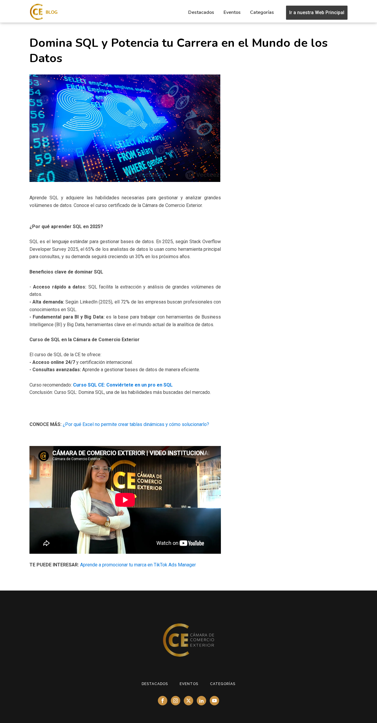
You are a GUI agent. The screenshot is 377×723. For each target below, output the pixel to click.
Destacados (201, 12)
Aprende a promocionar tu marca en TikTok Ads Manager (138, 565)
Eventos (232, 12)
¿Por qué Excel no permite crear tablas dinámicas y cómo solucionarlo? (135, 424)
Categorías (262, 12)
